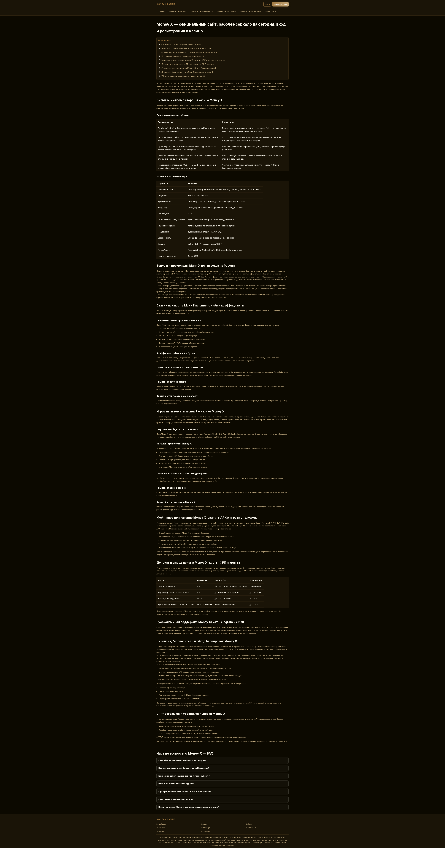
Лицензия (160, 831)
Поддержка (205, 831)
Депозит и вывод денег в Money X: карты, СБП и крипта (188, 64)
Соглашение (251, 828)
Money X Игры (270, 11)
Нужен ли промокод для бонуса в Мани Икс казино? (183, 768)
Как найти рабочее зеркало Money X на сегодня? (182, 760)
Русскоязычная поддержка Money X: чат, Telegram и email (188, 68)
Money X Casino (165, 4)
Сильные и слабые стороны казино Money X (182, 44)
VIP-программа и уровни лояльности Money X (183, 76)
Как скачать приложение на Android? (176, 799)
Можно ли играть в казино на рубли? (176, 783)
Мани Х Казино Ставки (227, 11)
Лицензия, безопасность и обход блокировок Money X (187, 72)
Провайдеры (161, 824)
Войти (267, 4)
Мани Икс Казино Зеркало (250, 11)
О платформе (206, 828)
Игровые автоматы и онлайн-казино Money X (182, 56)
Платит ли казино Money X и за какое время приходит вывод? (188, 807)
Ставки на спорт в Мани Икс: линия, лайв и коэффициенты (189, 52)
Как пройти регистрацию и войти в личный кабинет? (184, 776)
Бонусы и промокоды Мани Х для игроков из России (186, 48)
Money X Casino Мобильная (202, 11)
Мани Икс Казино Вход (178, 11)
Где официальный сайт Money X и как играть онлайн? (184, 791)
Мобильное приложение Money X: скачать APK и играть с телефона (193, 60)
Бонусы (204, 824)
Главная (161, 11)
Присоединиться (280, 4)
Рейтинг (249, 824)
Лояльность (160, 828)
